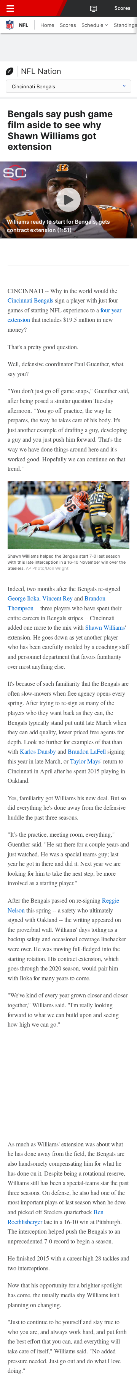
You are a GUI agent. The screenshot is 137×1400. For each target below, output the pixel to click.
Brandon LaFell (87, 751)
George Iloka (23, 598)
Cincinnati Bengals (30, 300)
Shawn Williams (105, 627)
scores (123, 8)
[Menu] (10, 8)
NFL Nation (41, 71)
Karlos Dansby (38, 751)
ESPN (40, 8)
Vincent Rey (57, 598)
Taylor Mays (85, 761)
